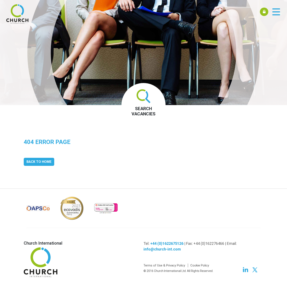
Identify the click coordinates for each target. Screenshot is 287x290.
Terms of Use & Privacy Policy (164, 265)
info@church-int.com (162, 249)
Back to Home (38, 162)
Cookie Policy (199, 265)
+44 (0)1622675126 (166, 243)
